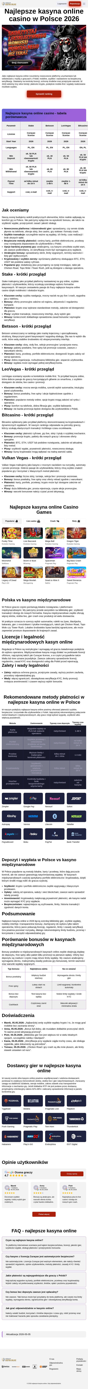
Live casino (31, 521)
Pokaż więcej (44, 1214)
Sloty (74, 521)
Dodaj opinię (72, 1174)
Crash (53, 521)
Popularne (9, 521)
